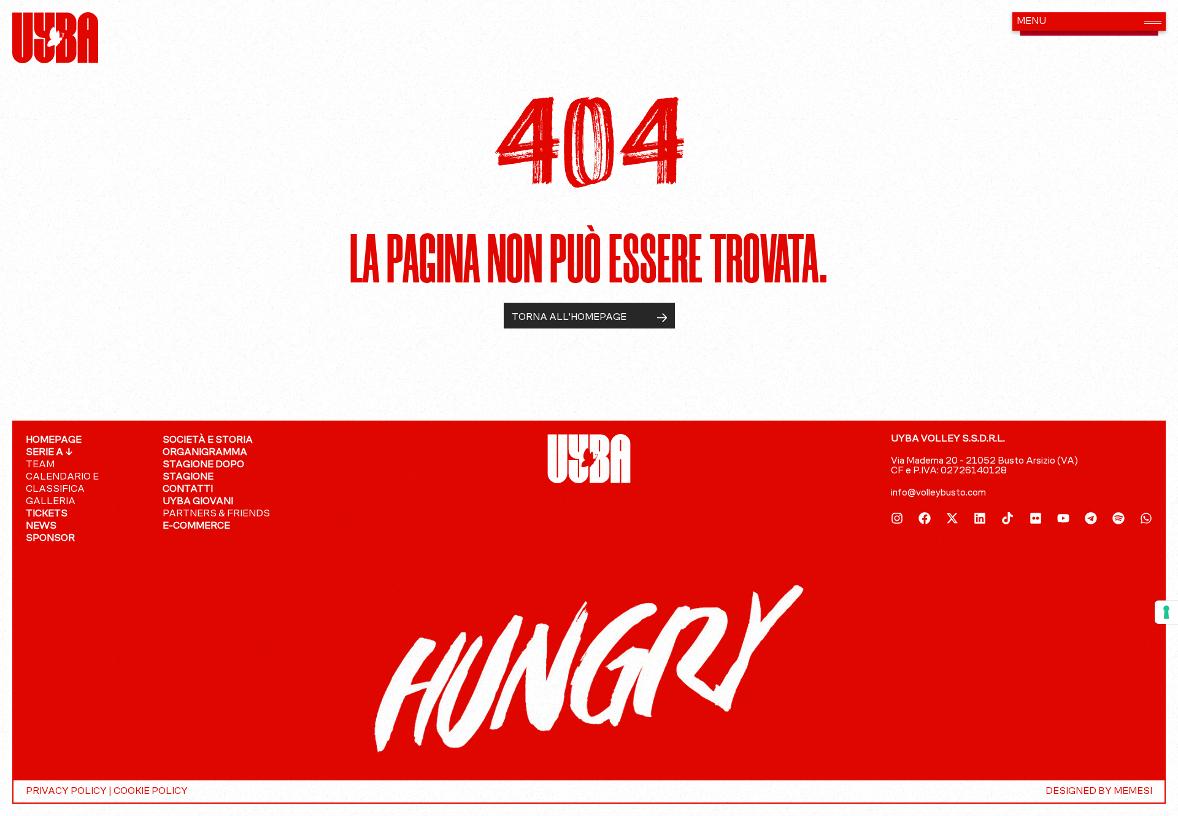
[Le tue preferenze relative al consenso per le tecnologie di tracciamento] (1166, 612)
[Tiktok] (1007, 518)
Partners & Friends (216, 514)
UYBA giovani (198, 502)
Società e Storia (208, 440)
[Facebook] (924, 518)
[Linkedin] (980, 518)
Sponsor (50, 538)
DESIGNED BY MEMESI (1098, 791)
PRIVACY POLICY (66, 791)
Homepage (54, 440)
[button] (1089, 21)
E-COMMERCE (196, 526)
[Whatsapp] (1146, 518)
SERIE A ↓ (49, 452)
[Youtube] (1063, 518)
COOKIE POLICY (151, 791)
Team (40, 465)
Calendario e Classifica (62, 483)
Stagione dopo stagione (203, 471)
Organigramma (205, 452)
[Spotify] (1118, 518)
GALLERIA (50, 502)
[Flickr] (1036, 518)
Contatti (188, 489)
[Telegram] (1091, 518)
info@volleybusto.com (938, 493)
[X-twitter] (952, 518)
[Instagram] (897, 518)
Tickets (46, 514)
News (41, 526)
